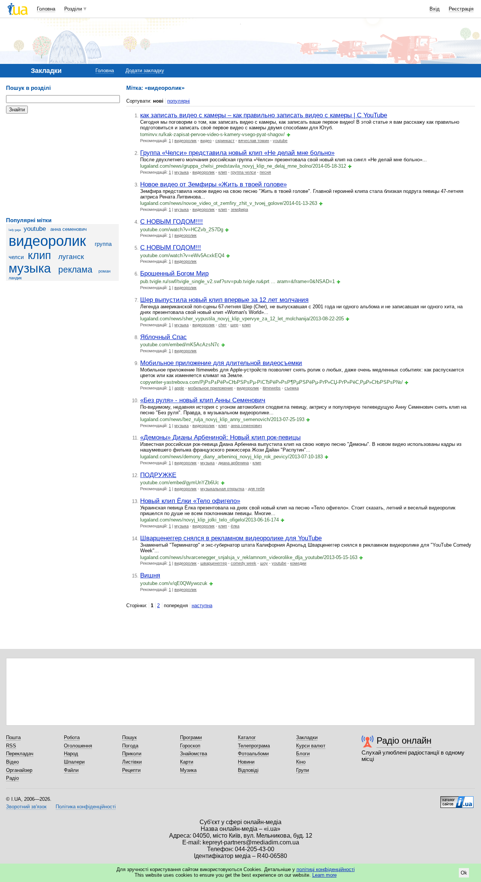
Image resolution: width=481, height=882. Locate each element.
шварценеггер (213, 563)
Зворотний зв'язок (26, 806)
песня (265, 172)
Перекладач (19, 753)
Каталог (247, 737)
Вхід (435, 9)
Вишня (150, 575)
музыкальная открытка (222, 488)
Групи (302, 770)
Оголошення (78, 746)
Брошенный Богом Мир (174, 273)
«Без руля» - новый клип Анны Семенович (202, 400)
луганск (71, 257)
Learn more (324, 875)
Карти (186, 762)
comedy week (243, 563)
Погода (130, 746)
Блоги (303, 753)
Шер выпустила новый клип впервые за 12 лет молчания (224, 299)
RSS (11, 746)
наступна (202, 605)
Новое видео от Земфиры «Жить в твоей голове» (213, 184)
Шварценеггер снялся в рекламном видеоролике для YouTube (231, 538)
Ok (464, 873)
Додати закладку (145, 70)
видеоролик (47, 241)
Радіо (12, 778)
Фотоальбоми (253, 753)
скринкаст (224, 140)
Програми (191, 737)
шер (234, 325)
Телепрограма (254, 746)
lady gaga (15, 230)
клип (39, 255)
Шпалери (74, 762)
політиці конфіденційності (325, 869)
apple (179, 388)
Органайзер (19, 770)
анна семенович (68, 229)
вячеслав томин (253, 140)
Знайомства (193, 753)
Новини (246, 762)
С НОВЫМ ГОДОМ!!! (170, 247)
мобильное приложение (210, 388)
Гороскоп (190, 746)
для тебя (256, 488)
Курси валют (310, 746)
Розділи (73, 9)
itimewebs (272, 388)
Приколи (131, 753)
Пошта (13, 737)
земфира (239, 209)
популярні (178, 101)
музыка (30, 268)
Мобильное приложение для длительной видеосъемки (221, 363)
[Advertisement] (62, 165)
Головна (46, 9)
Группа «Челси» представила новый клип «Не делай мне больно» (237, 152)
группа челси (243, 172)
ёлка (235, 526)
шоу (264, 563)
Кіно (301, 762)
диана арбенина (233, 463)
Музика (188, 770)
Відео (12, 762)
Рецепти (131, 770)
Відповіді (248, 770)
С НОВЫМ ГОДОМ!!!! (171, 221)
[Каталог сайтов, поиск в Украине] (456, 799)
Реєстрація (461, 9)
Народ (71, 753)
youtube (35, 228)
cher (222, 325)
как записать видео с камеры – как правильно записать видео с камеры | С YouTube (263, 115)
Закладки (307, 737)
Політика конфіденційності (86, 806)
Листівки (132, 762)
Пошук (129, 737)
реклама (75, 269)
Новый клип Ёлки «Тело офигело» (190, 501)
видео (206, 140)
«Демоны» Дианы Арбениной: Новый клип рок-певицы (220, 437)
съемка (291, 388)
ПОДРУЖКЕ (158, 475)
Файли (71, 770)
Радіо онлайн (404, 740)
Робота (72, 737)
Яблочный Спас (163, 337)
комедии (298, 563)
